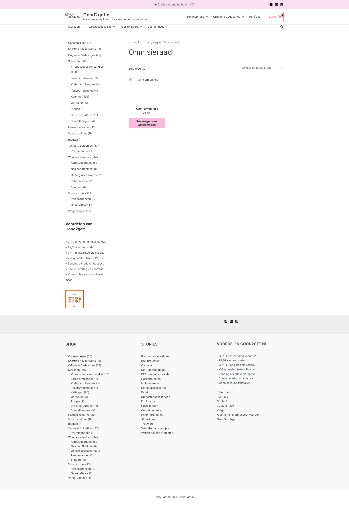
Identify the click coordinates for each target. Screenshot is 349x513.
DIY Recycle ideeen (153, 369)
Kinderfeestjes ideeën (155, 397)
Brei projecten (150, 361)
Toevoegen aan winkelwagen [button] (147, 123)
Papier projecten (152, 415)
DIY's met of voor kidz (155, 374)
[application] (206, 16)
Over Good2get (226, 419)
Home (132, 42)
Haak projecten (151, 379)
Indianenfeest (150, 383)
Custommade (156, 26)
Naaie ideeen (149, 405)
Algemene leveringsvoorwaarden (238, 414)
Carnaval (147, 365)
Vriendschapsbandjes (155, 428)
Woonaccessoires (100, 26)
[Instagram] (276, 4)
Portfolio (254, 16)
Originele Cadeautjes (226, 16)
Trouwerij (147, 423)
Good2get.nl (97, 14)
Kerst (144, 392)
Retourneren (225, 392)
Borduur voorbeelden (155, 356)
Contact (222, 401)
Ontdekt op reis (151, 410)
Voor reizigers (129, 26)
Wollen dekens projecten (157, 433)
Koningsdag (148, 401)
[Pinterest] (282, 4)
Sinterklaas (148, 419)
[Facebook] (271, 4)
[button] (282, 27)
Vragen (221, 410)
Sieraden (74, 26)
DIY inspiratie (195, 16)
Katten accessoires (153, 387)
